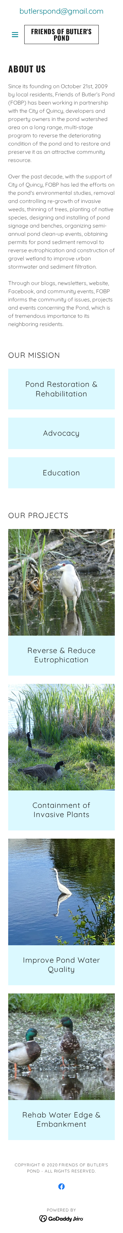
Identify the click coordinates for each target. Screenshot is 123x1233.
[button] (16, 34)
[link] (61, 34)
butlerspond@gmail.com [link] (61, 11)
